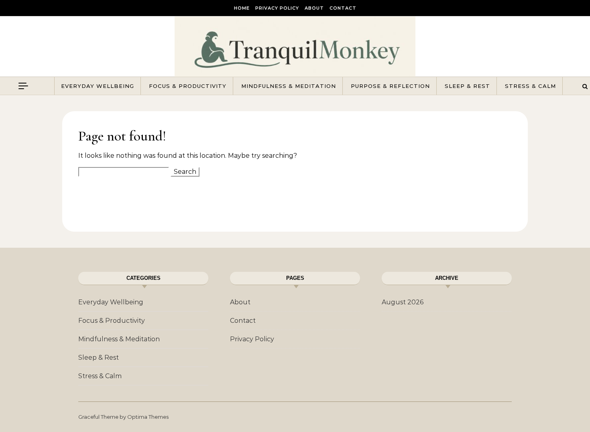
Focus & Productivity (187, 86)
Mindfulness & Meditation (288, 86)
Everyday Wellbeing (97, 86)
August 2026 (402, 302)
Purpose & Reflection (390, 86)
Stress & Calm (530, 86)
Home (242, 8)
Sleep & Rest (467, 86)
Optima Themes (148, 417)
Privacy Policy (277, 8)
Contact (343, 8)
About (314, 8)
